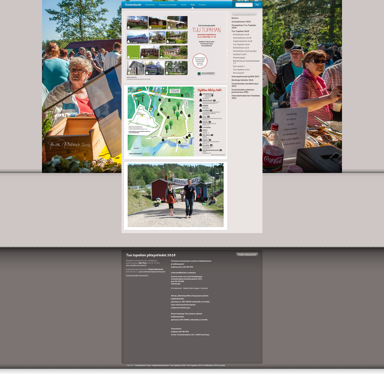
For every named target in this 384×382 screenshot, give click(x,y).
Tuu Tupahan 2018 (240, 31)
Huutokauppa (239, 57)
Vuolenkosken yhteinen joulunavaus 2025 (243, 90)
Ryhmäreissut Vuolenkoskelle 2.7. (246, 62)
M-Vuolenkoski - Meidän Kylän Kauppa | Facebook (189, 288)
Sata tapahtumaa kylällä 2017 (246, 76)
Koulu (183, 4)
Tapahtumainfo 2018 (242, 41)
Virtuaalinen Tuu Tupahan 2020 (244, 26)
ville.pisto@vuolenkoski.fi (136, 265)
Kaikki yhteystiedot (247, 255)
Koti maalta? (238, 73)
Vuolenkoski (133, 4)
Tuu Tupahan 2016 (241, 44)
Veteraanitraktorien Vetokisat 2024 (246, 96)
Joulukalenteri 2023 (241, 21)
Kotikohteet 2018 (241, 34)
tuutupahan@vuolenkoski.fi (137, 276)
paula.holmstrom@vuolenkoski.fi (152, 272)
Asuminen (150, 4)
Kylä (193, 4)
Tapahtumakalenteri (243, 13)
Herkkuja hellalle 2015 (242, 80)
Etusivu (202, 4)
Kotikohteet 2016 (241, 47)
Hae (257, 5)
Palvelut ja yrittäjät (168, 4)
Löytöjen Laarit (240, 54)
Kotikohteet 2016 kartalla (244, 51)
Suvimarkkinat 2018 (242, 38)
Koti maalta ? (239, 66)
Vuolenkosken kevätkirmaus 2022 (245, 84)
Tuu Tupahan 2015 (241, 69)
